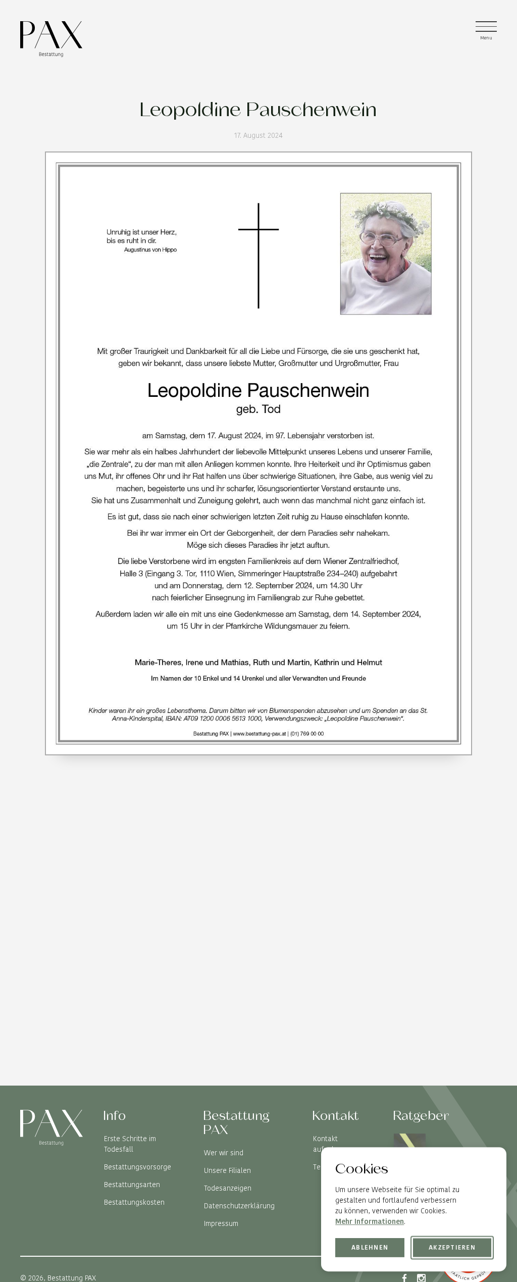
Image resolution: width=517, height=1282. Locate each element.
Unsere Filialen (227, 1170)
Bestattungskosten (134, 1202)
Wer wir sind (223, 1153)
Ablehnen (369, 1247)
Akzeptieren (452, 1247)
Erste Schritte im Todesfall (130, 1144)
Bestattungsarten (132, 1185)
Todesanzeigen (227, 1188)
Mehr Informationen (369, 1221)
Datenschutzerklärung (239, 1206)
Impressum (221, 1223)
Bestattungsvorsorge (137, 1167)
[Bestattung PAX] (51, 39)
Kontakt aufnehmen (331, 1144)
